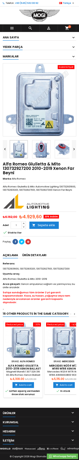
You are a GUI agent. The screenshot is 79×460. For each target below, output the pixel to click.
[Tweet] (21, 241)
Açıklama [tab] (10, 255)
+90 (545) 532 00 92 (26, 3)
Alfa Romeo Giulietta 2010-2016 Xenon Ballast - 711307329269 (23, 368)
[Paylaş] (15, 241)
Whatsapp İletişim (64, 456)
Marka (7, 178)
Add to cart (23, 385)
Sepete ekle (43, 225)
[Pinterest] (28, 241)
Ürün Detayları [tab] (34, 255)
